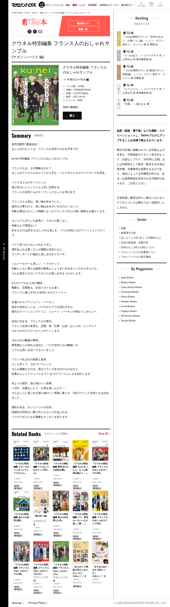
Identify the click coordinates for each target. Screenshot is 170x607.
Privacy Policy (37, 603)
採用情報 (92, 5)
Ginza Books (128, 296)
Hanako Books (129, 301)
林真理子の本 (128, 232)
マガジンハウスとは (53, 5)
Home (27, 13)
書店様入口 (126, 5)
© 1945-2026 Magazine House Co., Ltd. (140, 603)
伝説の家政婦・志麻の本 (134, 242)
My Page (141, 3)
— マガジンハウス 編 (76, 79)
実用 (80, 100)
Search (160, 3)
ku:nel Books (128, 306)
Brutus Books (128, 282)
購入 (72, 115)
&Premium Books (130, 315)
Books (34, 13)
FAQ (151, 3)
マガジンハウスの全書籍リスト (138, 252)
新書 (123, 228)
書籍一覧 (43, 13)
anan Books (127, 277)
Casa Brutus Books (131, 287)
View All (103, 433)
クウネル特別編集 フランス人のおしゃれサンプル (70, 13)
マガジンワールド (28, 5)
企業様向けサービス (109, 5)
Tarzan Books (128, 320)
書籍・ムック (79, 5)
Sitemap (16, 603)
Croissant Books (130, 291)
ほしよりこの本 (141, 237)
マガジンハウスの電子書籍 (136, 256)
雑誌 (68, 5)
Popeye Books (129, 311)
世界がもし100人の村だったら (138, 247)
